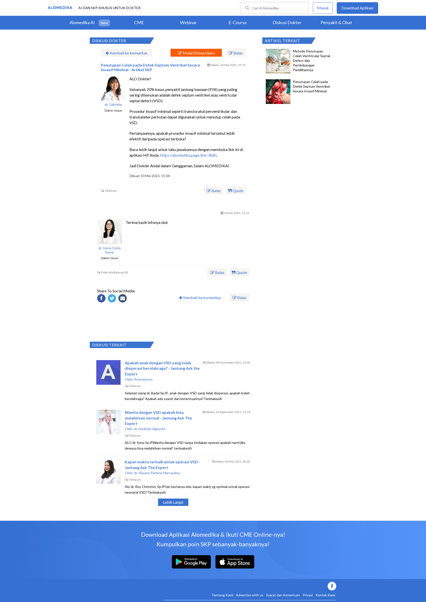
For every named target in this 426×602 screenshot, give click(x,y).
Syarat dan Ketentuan (283, 595)
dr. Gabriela (113, 104)
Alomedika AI (82, 22)
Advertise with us (249, 595)
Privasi (308, 595)
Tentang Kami (222, 595)
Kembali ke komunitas (128, 52)
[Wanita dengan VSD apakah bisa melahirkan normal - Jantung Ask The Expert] (108, 422)
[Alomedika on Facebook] (250, 586)
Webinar (188, 22)
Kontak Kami (325, 595)
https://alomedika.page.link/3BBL (188, 155)
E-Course (238, 22)
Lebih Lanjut (173, 502)
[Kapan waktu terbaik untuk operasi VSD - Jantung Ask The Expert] (108, 471)
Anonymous (143, 379)
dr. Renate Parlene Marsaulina (157, 473)
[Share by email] (123, 299)
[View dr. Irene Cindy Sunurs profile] (109, 231)
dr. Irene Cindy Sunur (109, 250)
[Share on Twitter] (113, 299)
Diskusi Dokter (287, 22)
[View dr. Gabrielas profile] (113, 88)
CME (139, 22)
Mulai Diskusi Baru (198, 52)
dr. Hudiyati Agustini (149, 429)
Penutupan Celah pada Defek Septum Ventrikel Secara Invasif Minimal (311, 86)
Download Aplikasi (357, 7)
